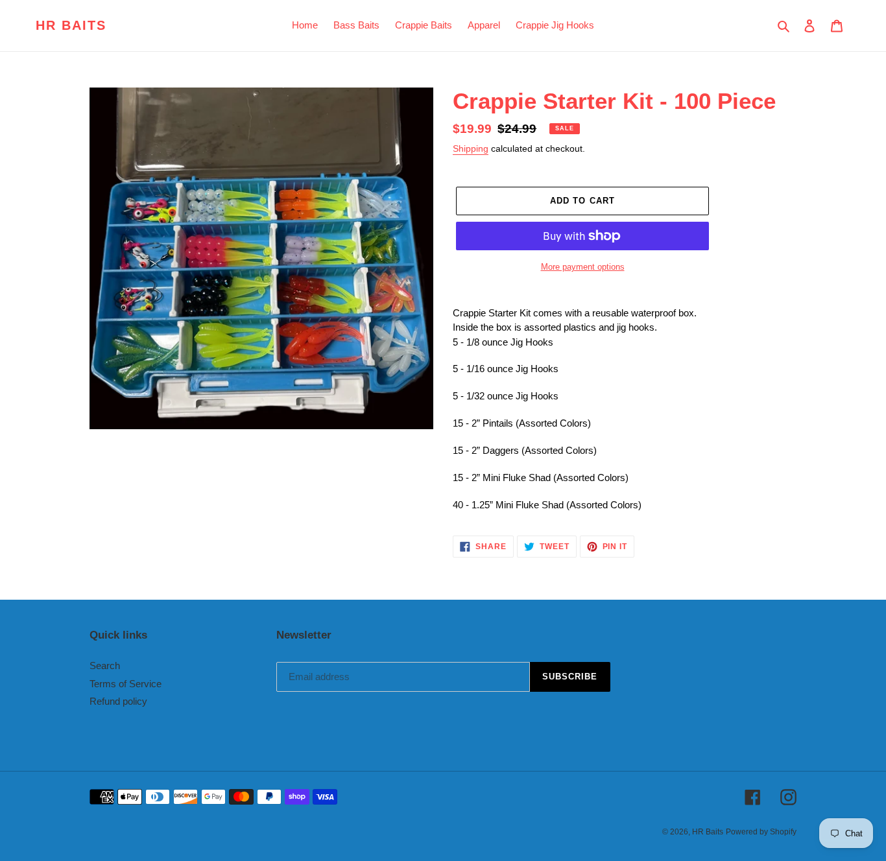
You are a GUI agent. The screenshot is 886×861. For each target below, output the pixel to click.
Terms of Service (126, 683)
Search (105, 665)
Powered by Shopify (761, 831)
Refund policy (118, 701)
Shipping (470, 148)
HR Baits (71, 25)
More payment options (583, 267)
